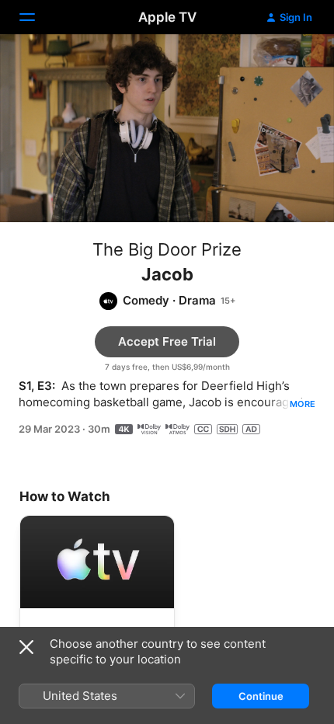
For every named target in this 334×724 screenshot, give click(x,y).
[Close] (26, 647)
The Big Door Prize (167, 249)
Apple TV (167, 17)
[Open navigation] (36, 17)
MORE (302, 404)
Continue (261, 696)
